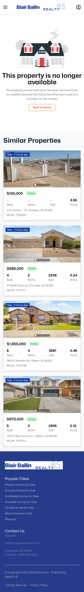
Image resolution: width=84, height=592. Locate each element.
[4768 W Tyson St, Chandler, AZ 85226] (42, 244)
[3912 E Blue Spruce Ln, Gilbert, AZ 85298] (42, 394)
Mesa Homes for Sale (18, 513)
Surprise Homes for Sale (20, 490)
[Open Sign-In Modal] (78, 7)
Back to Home (42, 107)
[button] (5, 7)
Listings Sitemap (16, 585)
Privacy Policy (39, 585)
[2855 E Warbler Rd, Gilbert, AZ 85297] (42, 319)
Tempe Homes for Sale (19, 507)
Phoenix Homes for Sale (20, 484)
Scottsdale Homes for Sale (22, 496)
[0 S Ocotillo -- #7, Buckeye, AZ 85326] (42, 169)
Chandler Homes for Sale (21, 502)
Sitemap (10, 519)
